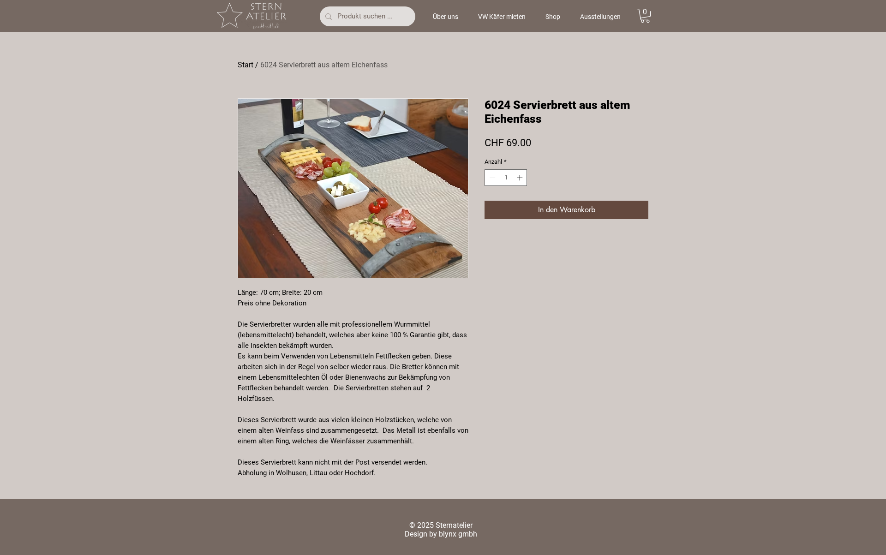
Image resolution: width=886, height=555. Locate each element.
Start (245, 64)
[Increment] (520, 177)
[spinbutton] (506, 177)
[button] (645, 16)
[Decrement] (491, 177)
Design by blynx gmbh (441, 534)
